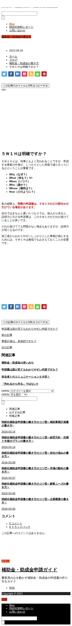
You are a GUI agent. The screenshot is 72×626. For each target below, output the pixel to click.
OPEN (5, 390)
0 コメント (15, 523)
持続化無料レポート (21, 27)
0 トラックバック (19, 526)
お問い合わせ (17, 30)
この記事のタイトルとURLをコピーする (25, 85)
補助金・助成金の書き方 (16, 36)
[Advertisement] (36, 120)
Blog (12, 23)
